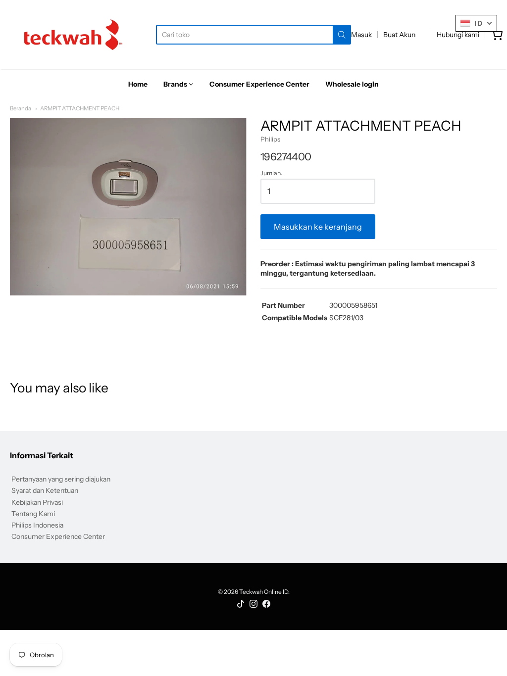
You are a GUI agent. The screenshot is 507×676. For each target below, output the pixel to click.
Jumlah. (271, 173)
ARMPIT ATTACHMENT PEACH (79, 108)
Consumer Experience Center (58, 536)
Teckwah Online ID (263, 591)
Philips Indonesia (37, 525)
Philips (270, 139)
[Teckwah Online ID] (73, 34)
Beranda (20, 108)
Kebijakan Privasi (37, 502)
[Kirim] (342, 35)
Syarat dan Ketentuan (44, 490)
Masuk (361, 34)
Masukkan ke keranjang (318, 227)
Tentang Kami (33, 513)
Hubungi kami (458, 34)
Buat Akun (399, 34)
